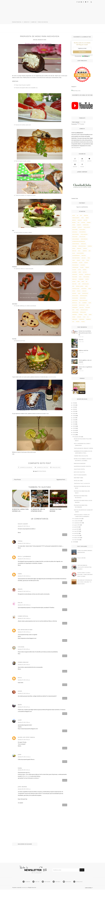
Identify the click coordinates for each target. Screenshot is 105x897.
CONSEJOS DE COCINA (82, 246)
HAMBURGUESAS (75, 267)
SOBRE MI (33, 22)
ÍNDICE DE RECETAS (43, 22)
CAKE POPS (83, 222)
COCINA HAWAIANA (84, 234)
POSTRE (89, 288)
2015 (74, 426)
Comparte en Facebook (26, 467)
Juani (19, 754)
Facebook (75, 160)
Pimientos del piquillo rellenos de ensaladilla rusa (26, 87)
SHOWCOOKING (75, 307)
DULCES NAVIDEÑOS (80, 253)
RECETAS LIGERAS (75, 295)
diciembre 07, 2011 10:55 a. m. (24, 604)
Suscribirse (82, 52)
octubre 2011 (77, 520)
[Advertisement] (52, 10)
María (20, 704)
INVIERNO (84, 269)
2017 (74, 422)
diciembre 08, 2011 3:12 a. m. (24, 769)
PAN (86, 281)
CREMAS (73, 248)
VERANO (73, 316)
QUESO (79, 293)
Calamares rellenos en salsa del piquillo (24, 268)
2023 (74, 409)
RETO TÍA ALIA (74, 302)
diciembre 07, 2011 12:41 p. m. (24, 632)
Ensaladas (84, 257)
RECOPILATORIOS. (41, 471)
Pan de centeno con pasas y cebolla (23, 232)
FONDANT (78, 260)
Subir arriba (88, 887)
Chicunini (21, 647)
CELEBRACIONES (85, 224)
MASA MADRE (74, 276)
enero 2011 (76, 539)
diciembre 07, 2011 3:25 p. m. (24, 680)
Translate (82, 124)
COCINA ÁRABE (74, 229)
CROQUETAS (79, 248)
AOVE (81, 215)
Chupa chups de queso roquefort (22, 85)
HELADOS (81, 267)
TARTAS (77, 309)
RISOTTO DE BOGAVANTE (80, 474)
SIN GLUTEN (82, 307)
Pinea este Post (56, 467)
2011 (74, 434)
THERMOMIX (74, 314)
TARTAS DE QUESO (75, 312)
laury (20, 720)
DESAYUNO (74, 250)
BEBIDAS (87, 217)
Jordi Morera (22, 786)
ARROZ (82, 217)
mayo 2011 (76, 531)
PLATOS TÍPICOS (83, 288)
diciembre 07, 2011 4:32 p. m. (24, 693)
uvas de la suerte (52, 376)
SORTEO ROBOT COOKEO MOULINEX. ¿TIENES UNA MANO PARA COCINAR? (85, 574)
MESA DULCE (74, 279)
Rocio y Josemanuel (24, 556)
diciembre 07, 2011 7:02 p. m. (24, 722)
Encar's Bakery (23, 524)
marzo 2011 (76, 535)
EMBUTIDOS (84, 255)
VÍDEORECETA (88, 319)
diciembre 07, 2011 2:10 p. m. (24, 664)
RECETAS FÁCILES (85, 293)
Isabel (20, 573)
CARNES (73, 224)
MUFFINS (87, 279)
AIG (77, 215)
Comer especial (23, 616)
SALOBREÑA (84, 302)
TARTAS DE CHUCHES (84, 309)
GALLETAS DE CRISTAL (79, 469)
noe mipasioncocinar (25, 629)
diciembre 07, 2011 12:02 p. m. (24, 618)
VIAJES (84, 316)
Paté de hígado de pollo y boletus (22, 161)
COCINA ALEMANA (87, 227)
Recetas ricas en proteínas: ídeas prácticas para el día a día (85, 332)
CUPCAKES (85, 248)
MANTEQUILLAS (87, 274)
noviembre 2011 (77, 518)
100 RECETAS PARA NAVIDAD (55, 510)
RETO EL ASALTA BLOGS (83, 300)
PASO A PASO (74, 283)
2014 (74, 428)
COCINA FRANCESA (75, 234)
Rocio (20, 677)
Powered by (78, 56)
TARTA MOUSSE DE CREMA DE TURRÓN (83, 448)
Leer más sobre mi (75, 147)
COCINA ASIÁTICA (82, 229)
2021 (74, 413)
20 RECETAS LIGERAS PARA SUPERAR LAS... (20, 510)
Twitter (82, 160)
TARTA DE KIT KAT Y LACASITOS (82, 483)
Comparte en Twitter (42, 467)
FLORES (73, 260)
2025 (74, 405)
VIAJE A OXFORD (81, 557)
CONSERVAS (90, 246)
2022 (74, 411)
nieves (20, 691)
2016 (74, 424)
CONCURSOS (74, 246)
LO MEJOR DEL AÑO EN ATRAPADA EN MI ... (38, 510)
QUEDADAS (74, 293)
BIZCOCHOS (80, 220)
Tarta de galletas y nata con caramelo (85, 361)
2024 (74, 407)
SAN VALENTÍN (74, 305)
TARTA (73, 309)
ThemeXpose (24, 887)
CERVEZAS (74, 227)
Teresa (20, 541)
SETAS (87, 305)
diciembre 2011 (77, 436)
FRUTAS (87, 260)
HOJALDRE (74, 269)
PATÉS (73, 286)
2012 (74, 432)
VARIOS (85, 314)
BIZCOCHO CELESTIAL (79, 472)
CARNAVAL (89, 222)
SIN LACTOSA (88, 307)
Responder (65, 534)
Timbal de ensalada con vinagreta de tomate (25, 195)
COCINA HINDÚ (74, 236)
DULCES (73, 253)
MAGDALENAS (74, 274)
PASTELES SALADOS (85, 283)
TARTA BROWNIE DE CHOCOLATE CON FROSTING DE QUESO (84, 567)
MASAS (80, 276)
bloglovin (89, 160)
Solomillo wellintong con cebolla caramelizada (25, 305)
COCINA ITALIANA (82, 236)
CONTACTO (26, 22)
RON (79, 302)
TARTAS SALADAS (83, 312)
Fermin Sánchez (23, 662)
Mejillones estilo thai (83, 350)
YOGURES (83, 321)
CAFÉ (78, 222)
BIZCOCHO (74, 220)
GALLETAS (80, 262)
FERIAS (89, 257)
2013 (74, 430)
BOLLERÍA (74, 222)
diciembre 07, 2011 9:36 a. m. (24, 526)
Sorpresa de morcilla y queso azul (23, 124)
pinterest (82, 166)
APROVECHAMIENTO (75, 217)
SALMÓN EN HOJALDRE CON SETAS (82, 466)
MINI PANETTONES (78, 477)
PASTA (79, 283)
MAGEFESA (81, 274)
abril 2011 (76, 533)
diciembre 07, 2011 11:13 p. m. (24, 756)
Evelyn (20, 602)
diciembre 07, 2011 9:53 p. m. (24, 739)
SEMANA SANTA (82, 305)
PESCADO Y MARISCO (79, 286)
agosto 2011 (77, 525)
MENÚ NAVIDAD (86, 276)
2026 (74, 403)
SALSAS (89, 302)
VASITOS (90, 314)
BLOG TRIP (85, 220)
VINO (73, 321)
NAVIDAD (73, 281)
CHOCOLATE (80, 227)
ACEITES (73, 215)
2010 (74, 541)
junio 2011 (76, 529)
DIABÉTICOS (85, 250)
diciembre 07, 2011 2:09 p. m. (24, 649)
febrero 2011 (77, 537)
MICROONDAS (81, 279)
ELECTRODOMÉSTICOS (76, 255)
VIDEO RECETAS (81, 319)
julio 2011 (76, 527)
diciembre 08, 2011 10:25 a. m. (24, 789)
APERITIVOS (86, 215)
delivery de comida (26, 776)
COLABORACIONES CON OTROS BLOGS (78, 241)
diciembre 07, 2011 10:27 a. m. (24, 591)
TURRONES (80, 314)
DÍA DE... (79, 250)
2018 (74, 419)
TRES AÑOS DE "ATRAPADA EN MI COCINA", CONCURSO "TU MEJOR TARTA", (84, 581)
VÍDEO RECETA (74, 319)
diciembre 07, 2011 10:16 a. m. (24, 558)
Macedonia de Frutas (20, 340)
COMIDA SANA (83, 243)
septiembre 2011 (78, 522)
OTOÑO (83, 281)
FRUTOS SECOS (74, 262)
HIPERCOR (87, 267)
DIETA (89, 250)
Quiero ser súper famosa (26, 737)
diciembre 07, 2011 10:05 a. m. (24, 543)
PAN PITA (81, 339)
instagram (75, 166)
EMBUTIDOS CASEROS (76, 257)
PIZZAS (86, 286)
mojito (47, 413)
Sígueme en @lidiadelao (82, 207)
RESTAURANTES (75, 300)
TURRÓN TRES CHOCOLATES (81, 455)
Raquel (20, 589)
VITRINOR (77, 321)
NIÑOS (78, 281)
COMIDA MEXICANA (75, 243)
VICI (88, 316)
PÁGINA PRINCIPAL (17, 22)
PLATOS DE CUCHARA (75, 288)
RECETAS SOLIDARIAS (83, 295)
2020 (74, 415)
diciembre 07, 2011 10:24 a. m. (24, 576)
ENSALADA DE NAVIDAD (79, 463)
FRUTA (83, 260)
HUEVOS (79, 269)
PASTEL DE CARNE (78, 480)
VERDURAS (79, 316)
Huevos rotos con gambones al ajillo (85, 367)
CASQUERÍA (79, 224)
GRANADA (86, 262)
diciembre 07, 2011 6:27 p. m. (24, 707)
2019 (74, 417)
